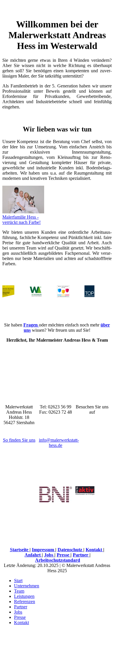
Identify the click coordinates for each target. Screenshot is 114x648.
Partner (81, 554)
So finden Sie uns (19, 440)
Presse (63, 554)
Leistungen (24, 596)
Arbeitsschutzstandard (57, 560)
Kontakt (94, 549)
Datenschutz (70, 549)
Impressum (43, 549)
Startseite (20, 549)
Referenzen (24, 601)
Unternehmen (26, 585)
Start (18, 580)
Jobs (49, 554)
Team (19, 591)
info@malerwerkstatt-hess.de (59, 443)
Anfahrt (33, 554)
